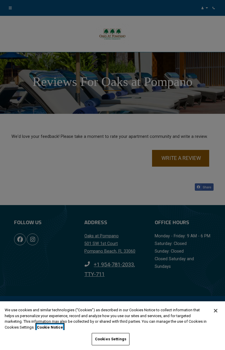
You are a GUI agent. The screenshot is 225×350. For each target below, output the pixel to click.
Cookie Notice (50, 327)
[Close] (215, 310)
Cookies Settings (110, 339)
